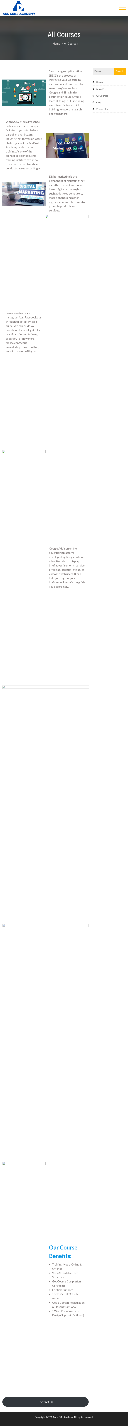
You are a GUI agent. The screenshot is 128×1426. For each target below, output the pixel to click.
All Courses (102, 95)
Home (99, 82)
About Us (101, 88)
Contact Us (45, 1402)
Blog (98, 102)
